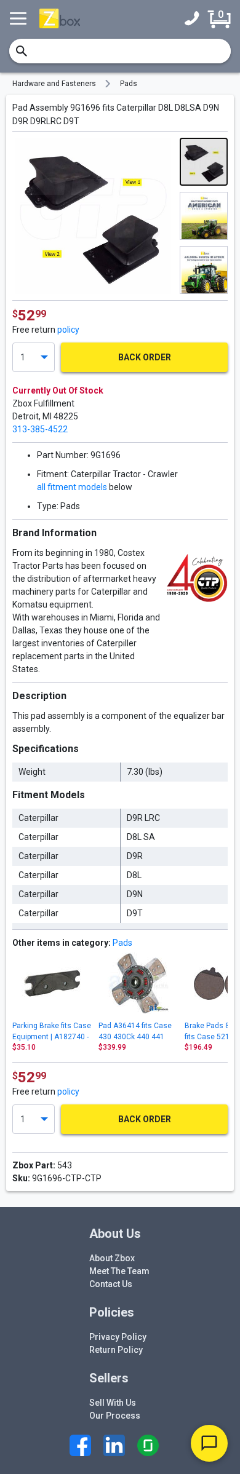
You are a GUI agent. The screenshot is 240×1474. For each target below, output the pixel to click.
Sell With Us (112, 1403)
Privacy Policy (117, 1337)
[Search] (21, 51)
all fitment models (72, 487)
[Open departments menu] (19, 18)
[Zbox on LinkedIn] (114, 1445)
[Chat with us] (209, 1443)
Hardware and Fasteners (54, 83)
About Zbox (112, 1258)
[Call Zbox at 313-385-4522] (195, 18)
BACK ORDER (144, 357)
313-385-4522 (40, 429)
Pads (128, 83)
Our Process (114, 1416)
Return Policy (116, 1350)
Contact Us (110, 1284)
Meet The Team (119, 1271)
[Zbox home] (59, 18)
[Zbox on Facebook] (80, 1445)
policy (68, 330)
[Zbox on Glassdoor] (148, 1445)
